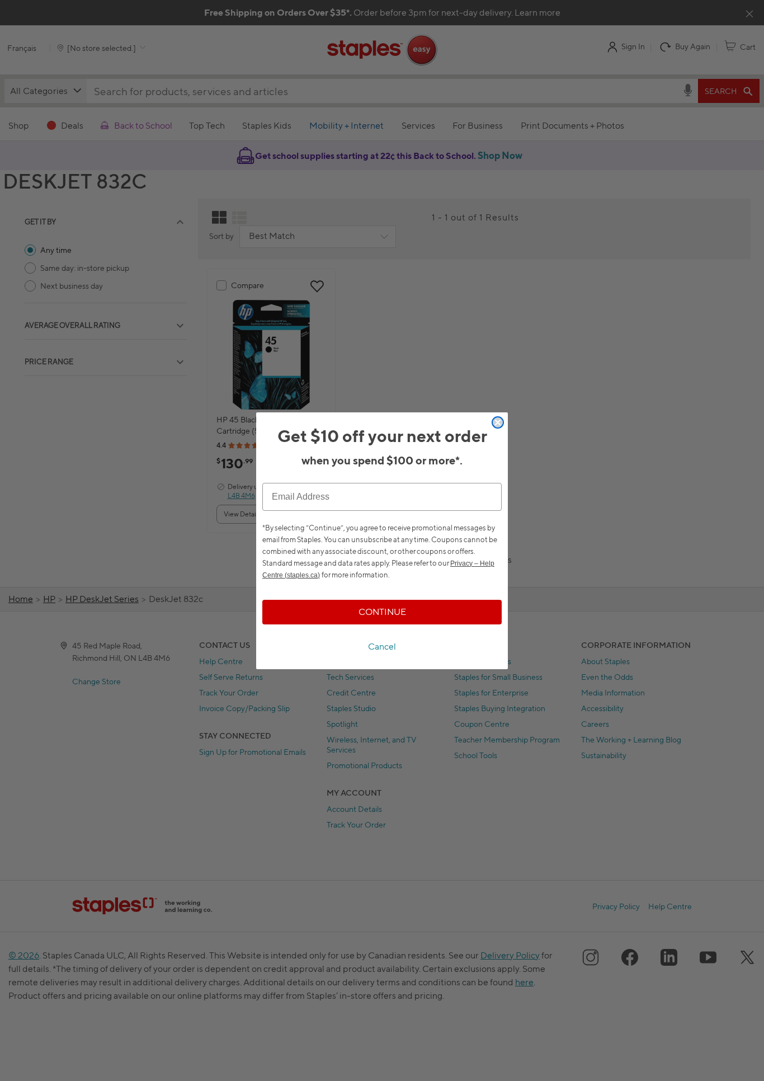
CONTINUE (382, 612)
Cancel (382, 646)
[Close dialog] (497, 422)
